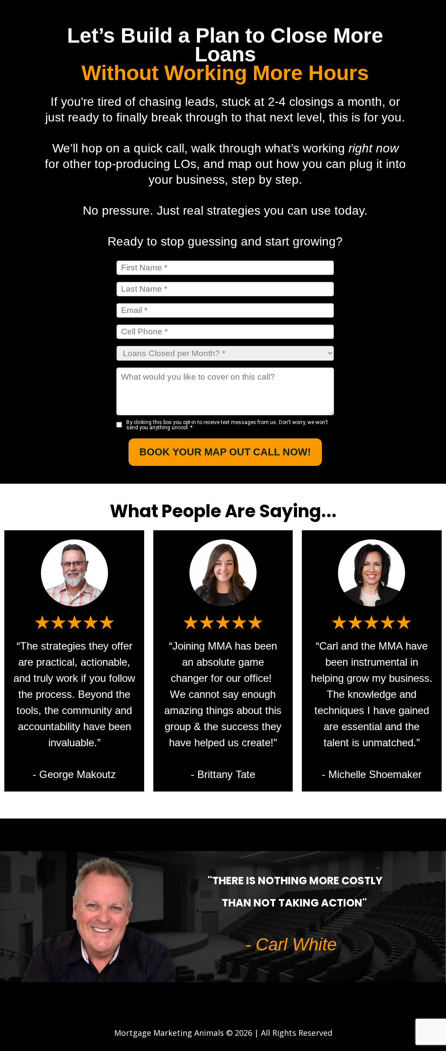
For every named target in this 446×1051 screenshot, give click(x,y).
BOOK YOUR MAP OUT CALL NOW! (225, 452)
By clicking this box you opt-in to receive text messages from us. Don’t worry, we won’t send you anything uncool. (227, 425)
